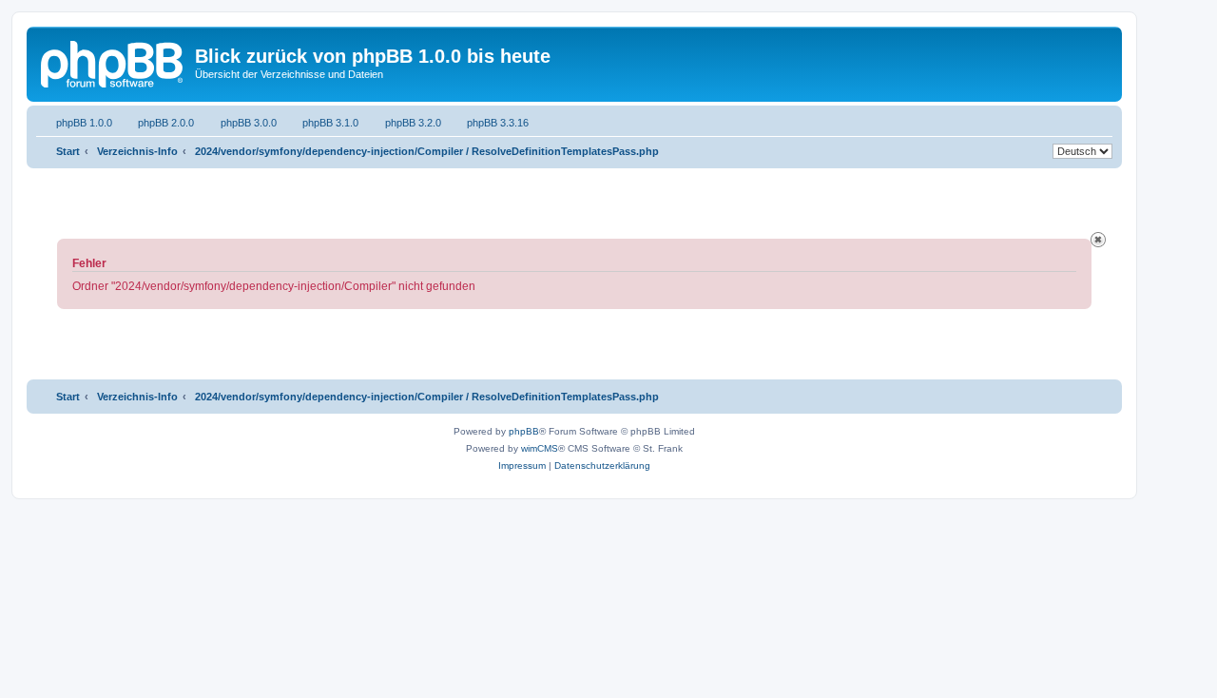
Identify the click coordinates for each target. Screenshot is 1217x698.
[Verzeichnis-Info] (113, 61)
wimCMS (539, 448)
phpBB (524, 431)
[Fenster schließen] (1098, 239)
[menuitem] (74, 122)
